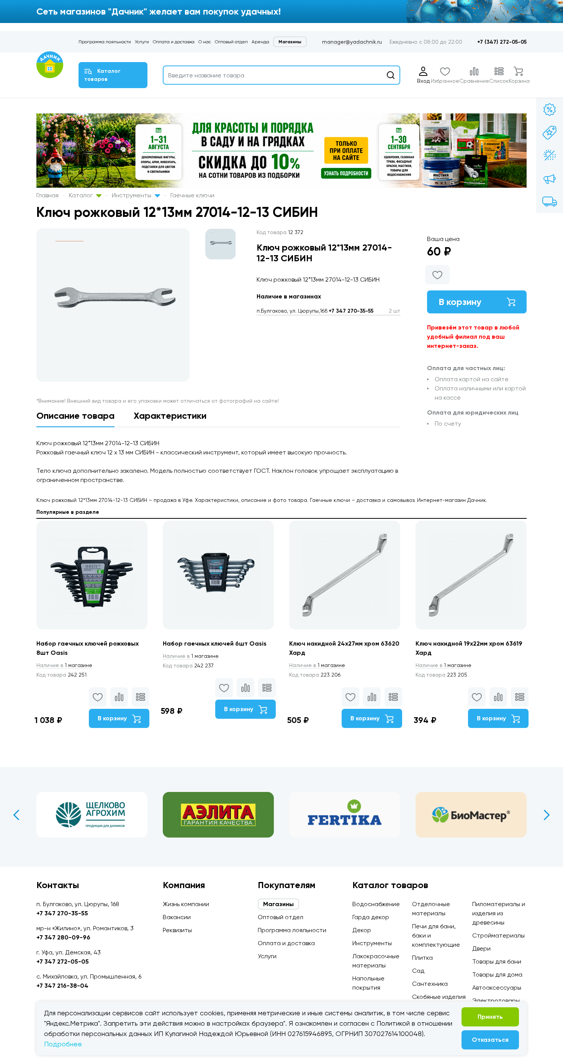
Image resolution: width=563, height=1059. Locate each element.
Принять (490, 1016)
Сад (418, 970)
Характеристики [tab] (170, 415)
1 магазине (64, 665)
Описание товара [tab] (75, 415)
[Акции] (549, 109)
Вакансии (177, 917)
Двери (481, 948)
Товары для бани (496, 961)
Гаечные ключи (192, 195)
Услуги (142, 41)
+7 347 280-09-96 (63, 937)
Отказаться (490, 1039)
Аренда (260, 41)
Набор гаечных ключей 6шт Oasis (215, 643)
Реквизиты (177, 930)
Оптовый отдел (231, 41)
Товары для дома (497, 974)
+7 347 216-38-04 (62, 985)
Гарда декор (370, 917)
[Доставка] (549, 201)
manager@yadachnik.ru (352, 42)
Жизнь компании (186, 904)
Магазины (289, 41)
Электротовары (496, 1000)
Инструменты (132, 195)
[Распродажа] (549, 178)
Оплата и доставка (174, 41)
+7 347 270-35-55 (351, 311)
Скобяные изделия (439, 996)
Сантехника (430, 983)
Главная (47, 195)
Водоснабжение (376, 904)
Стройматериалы (498, 935)
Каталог (81, 195)
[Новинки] (549, 132)
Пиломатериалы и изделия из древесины (498, 913)
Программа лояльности (105, 41)
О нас (204, 41)
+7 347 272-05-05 (62, 961)
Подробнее (63, 1044)
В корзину (460, 301)
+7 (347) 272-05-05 (502, 42)
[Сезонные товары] (549, 155)
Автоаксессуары (496, 987)
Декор (361, 930)
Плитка (422, 957)
